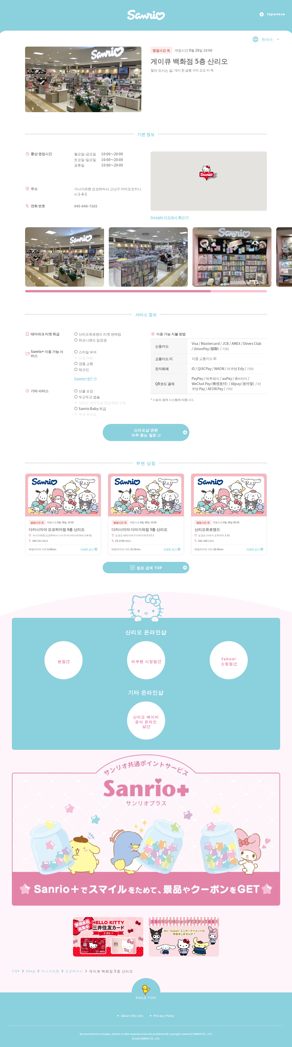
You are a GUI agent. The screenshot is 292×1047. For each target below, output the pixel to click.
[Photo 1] (64, 257)
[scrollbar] (146, 291)
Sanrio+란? (83, 378)
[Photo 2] (148, 257)
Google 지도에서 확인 (168, 217)
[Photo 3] (232, 257)
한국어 (267, 39)
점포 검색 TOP (149, 567)
